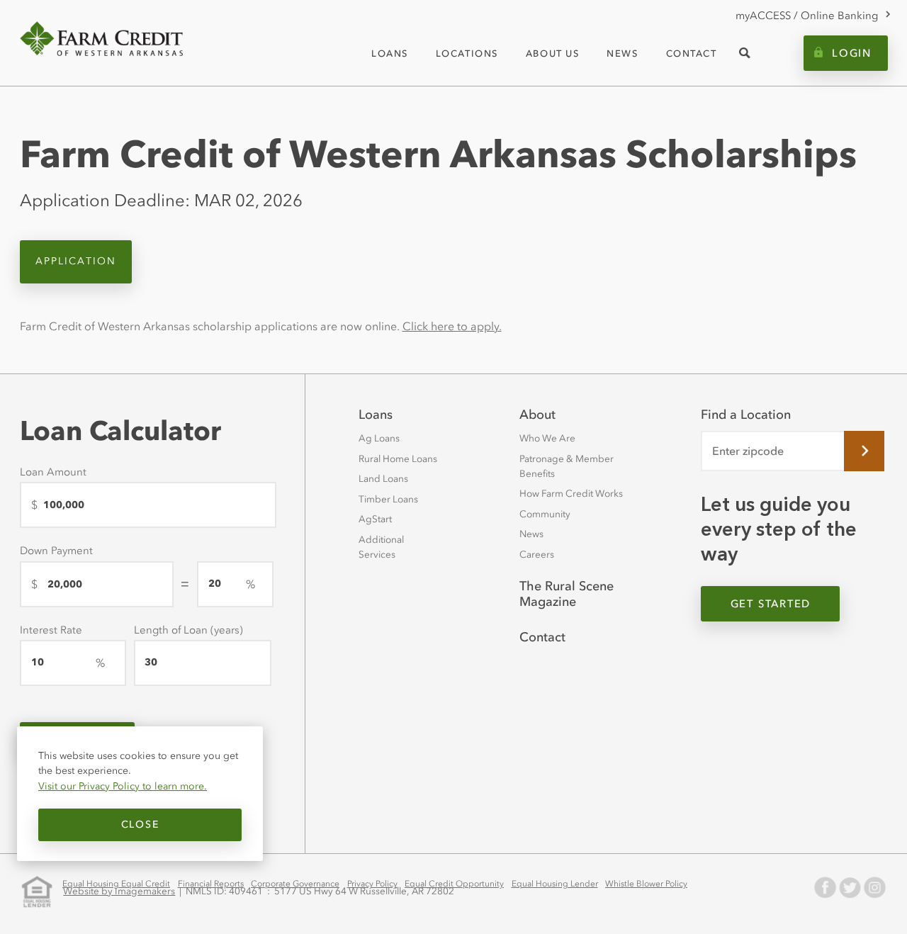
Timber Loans (388, 499)
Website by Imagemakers (119, 891)
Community (544, 514)
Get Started (771, 603)
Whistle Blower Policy (646, 884)
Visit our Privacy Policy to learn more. (122, 786)
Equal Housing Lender (555, 884)
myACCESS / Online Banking (807, 15)
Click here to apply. (452, 326)
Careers (536, 554)
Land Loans (383, 479)
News (531, 534)
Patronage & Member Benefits (566, 466)
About (537, 414)
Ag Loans (379, 438)
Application (75, 261)
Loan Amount (53, 472)
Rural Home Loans (398, 459)
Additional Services (381, 547)
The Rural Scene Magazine (566, 593)
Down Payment (56, 550)
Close (140, 824)
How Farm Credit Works (571, 494)
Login (852, 53)
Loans (376, 414)
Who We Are (547, 438)
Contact (542, 637)
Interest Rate (51, 630)
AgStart (375, 519)
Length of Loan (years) (188, 630)
